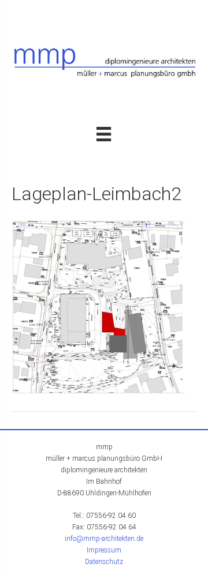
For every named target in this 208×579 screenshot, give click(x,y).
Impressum (104, 550)
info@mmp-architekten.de (104, 539)
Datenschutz (104, 562)
